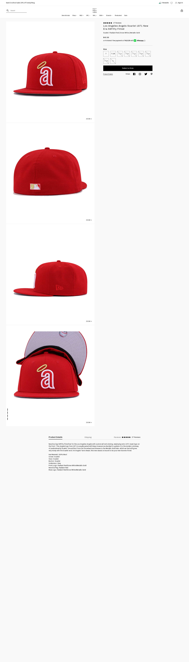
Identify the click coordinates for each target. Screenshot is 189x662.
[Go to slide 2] (7, 412)
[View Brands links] (111, 15)
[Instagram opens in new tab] (140, 74)
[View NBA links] (103, 15)
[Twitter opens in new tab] (145, 74)
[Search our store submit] (8, 11)
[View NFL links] (89, 15)
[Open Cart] (182, 10)
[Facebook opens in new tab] (134, 74)
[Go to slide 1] (7, 409)
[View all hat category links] (76, 15)
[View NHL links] (96, 15)
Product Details (108, 74)
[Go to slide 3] (7, 415)
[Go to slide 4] (7, 418)
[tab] (127, 437)
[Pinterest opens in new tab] (151, 74)
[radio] (106, 54)
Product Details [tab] (55, 437)
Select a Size (128, 68)
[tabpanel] (94, 457)
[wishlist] (172, 3)
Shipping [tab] (88, 437)
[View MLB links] (83, 15)
